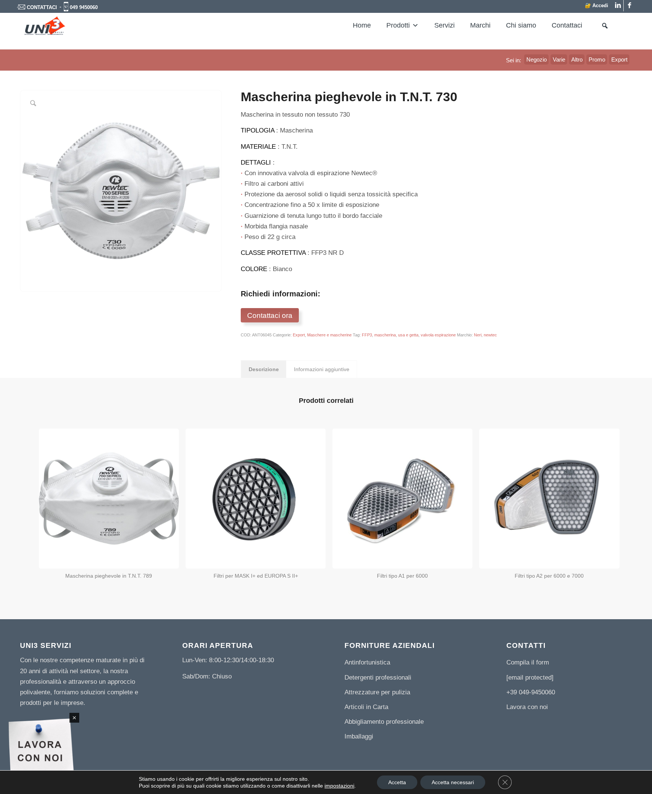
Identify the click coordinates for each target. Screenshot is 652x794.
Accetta (397, 782)
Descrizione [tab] (264, 369)
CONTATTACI (42, 7)
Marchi (480, 25)
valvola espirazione (438, 335)
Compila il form (527, 662)
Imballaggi (358, 736)
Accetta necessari (453, 782)
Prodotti (398, 25)
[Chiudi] (74, 718)
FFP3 (367, 335)
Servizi (444, 25)
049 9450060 (84, 7)
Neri (477, 335)
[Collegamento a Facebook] (629, 5)
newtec (490, 335)
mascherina (385, 335)
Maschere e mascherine (329, 335)
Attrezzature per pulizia (377, 692)
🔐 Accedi (596, 5)
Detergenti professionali (377, 677)
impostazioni (339, 786)
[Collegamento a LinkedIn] (617, 5)
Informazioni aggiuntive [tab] (321, 369)
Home (362, 25)
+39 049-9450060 (530, 692)
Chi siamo (521, 25)
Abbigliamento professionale (384, 721)
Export (299, 335)
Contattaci (567, 25)
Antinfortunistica (367, 662)
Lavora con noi (527, 707)
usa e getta (408, 335)
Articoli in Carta (366, 707)
